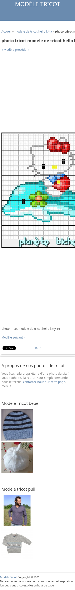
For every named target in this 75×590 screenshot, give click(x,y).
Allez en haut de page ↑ (41, 585)
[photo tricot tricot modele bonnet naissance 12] (17, 472)
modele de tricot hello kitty (33, 31)
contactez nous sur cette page (44, 382)
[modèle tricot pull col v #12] (17, 558)
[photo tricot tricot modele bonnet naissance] (17, 439)
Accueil (6, 31)
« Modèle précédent (15, 50)
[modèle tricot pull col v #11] (17, 525)
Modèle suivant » (13, 337)
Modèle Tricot (37, 4)
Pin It (38, 348)
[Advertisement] (37, 93)
